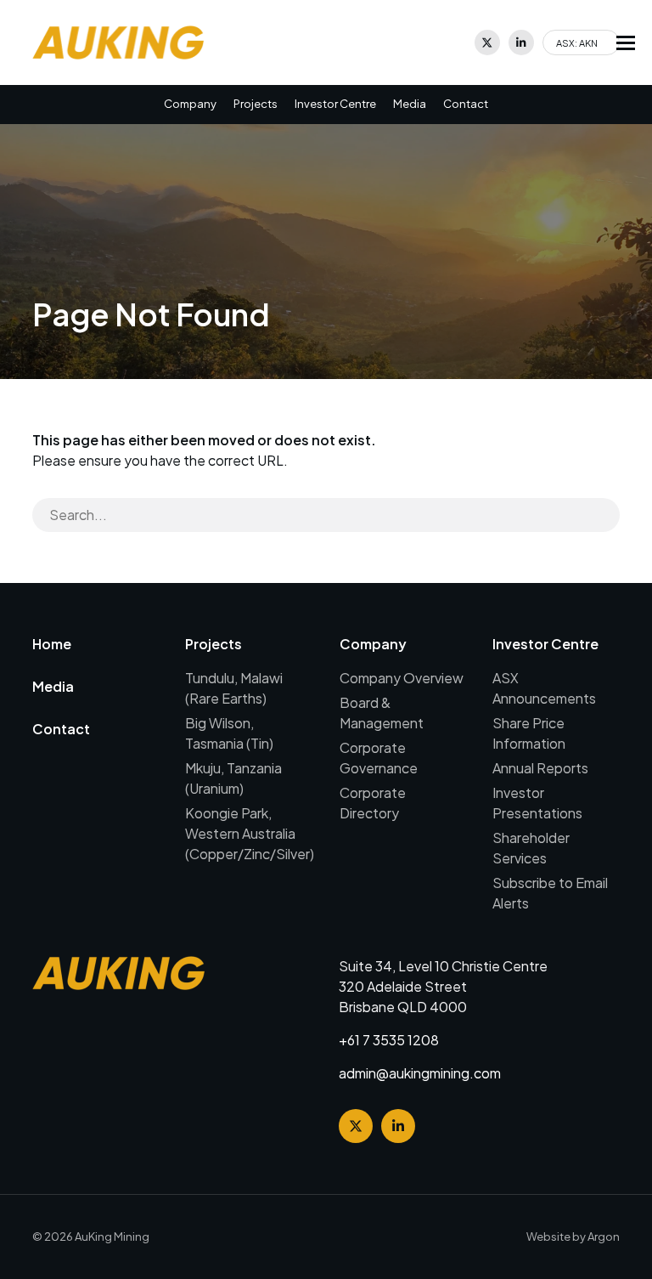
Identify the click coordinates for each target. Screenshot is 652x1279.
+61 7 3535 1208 (389, 1040)
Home (51, 644)
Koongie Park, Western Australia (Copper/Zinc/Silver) (249, 833)
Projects (255, 103)
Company (190, 103)
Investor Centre (335, 103)
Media (409, 103)
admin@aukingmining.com (420, 1073)
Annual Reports (540, 768)
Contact (465, 103)
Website (548, 1236)
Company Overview (402, 678)
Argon (603, 1236)
